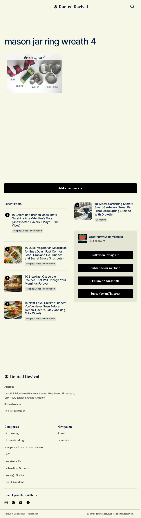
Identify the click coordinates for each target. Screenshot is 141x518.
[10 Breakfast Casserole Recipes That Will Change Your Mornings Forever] (13, 283)
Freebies (63, 440)
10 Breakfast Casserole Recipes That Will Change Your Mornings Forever (45, 280)
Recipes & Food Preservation (27, 230)
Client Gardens (14, 482)
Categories (11, 426)
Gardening (101, 219)
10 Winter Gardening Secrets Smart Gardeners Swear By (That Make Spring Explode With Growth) (114, 209)
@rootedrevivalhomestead (105, 237)
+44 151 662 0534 (15, 410)
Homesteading (14, 440)
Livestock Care (14, 461)
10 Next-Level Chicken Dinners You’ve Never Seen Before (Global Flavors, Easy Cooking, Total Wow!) (45, 308)
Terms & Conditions (14, 513)
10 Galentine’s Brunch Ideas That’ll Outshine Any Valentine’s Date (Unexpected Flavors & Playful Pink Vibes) (35, 220)
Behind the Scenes (16, 468)
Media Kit (33, 513)
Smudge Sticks (14, 475)
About (61, 433)
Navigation (64, 426)
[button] (7, 6)
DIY (7, 454)
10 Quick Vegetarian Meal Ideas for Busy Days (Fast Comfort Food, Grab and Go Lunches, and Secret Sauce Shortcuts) (45, 253)
